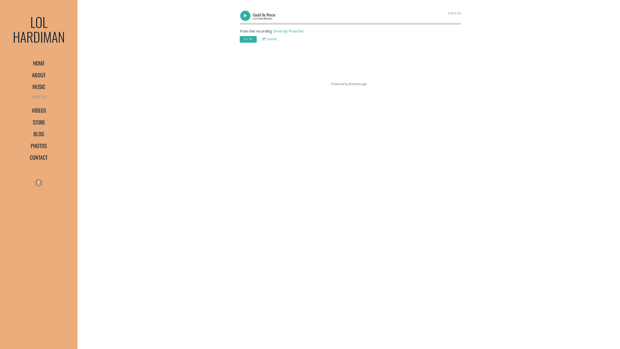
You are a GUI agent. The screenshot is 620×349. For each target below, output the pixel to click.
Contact (39, 157)
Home (39, 63)
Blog (38, 134)
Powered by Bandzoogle (349, 84)
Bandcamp (39, 96)
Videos (39, 110)
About (39, 75)
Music (38, 86)
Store (39, 122)
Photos (39, 146)
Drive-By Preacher (288, 31)
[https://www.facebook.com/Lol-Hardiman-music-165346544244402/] (39, 183)
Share (272, 39)
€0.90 (248, 39)
